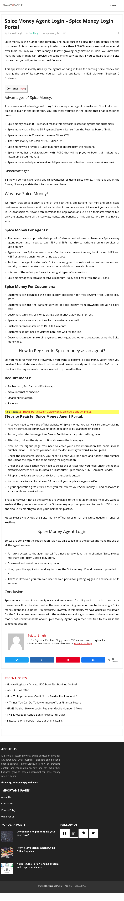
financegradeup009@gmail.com (19, 782)
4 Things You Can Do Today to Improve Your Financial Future (44, 702)
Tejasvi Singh (15, 33)
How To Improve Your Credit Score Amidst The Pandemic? (42, 696)
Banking (33, 33)
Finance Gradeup (83, 643)
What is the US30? (18, 690)
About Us (6, 797)
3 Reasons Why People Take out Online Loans (35, 720)
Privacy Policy (8, 810)
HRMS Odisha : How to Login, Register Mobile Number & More (45, 708)
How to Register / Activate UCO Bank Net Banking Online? (42, 684)
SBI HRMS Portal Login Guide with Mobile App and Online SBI (55, 411)
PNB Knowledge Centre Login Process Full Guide (36, 714)
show (22, 88)
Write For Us (7, 816)
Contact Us (7, 803)
